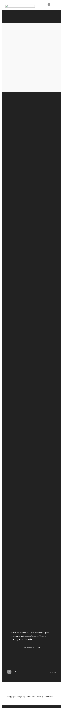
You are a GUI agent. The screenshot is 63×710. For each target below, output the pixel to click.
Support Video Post (31, 462)
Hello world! (31, 129)
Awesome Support (31, 191)
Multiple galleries (31, 549)
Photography (26, 188)
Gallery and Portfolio (31, 506)
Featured (22, 263)
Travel (41, 188)
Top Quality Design (32, 343)
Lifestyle (26, 339)
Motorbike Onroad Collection (31, 103)
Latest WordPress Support (31, 267)
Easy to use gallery (31, 593)
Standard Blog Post (31, 418)
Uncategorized (31, 99)
